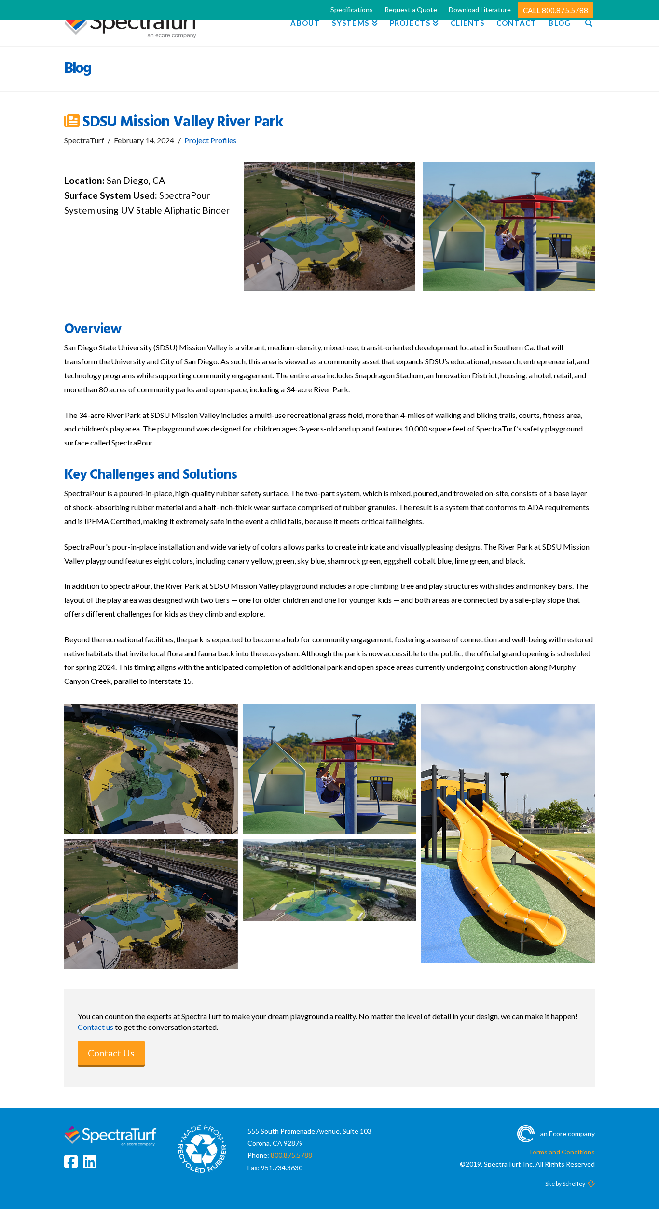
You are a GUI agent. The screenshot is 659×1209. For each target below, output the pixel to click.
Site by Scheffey (565, 1183)
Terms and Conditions (561, 1152)
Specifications (351, 9)
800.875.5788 (291, 1155)
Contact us (95, 1026)
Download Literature (480, 9)
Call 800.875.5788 (555, 10)
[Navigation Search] (586, 23)
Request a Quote (410, 9)
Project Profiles (210, 140)
